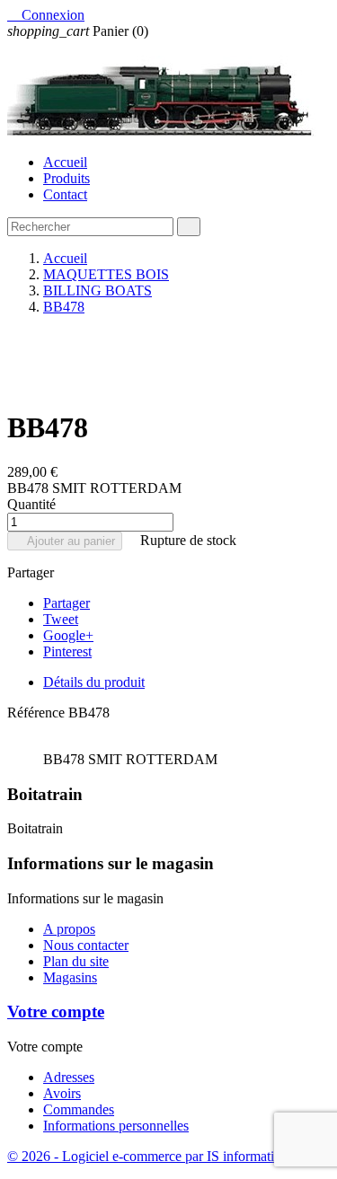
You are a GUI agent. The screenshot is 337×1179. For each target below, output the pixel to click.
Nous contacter (86, 945)
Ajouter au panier (64, 541)
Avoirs (62, 1093)
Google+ (68, 635)
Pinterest (67, 651)
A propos (69, 929)
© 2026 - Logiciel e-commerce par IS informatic (143, 1156)
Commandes (78, 1109)
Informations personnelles (116, 1125)
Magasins (70, 977)
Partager (66, 603)
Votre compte (55, 1011)
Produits (66, 178)
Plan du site (76, 961)
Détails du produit (94, 682)
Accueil (65, 162)
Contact (65, 194)
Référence (37, 712)
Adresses (68, 1077)
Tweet (60, 619)
